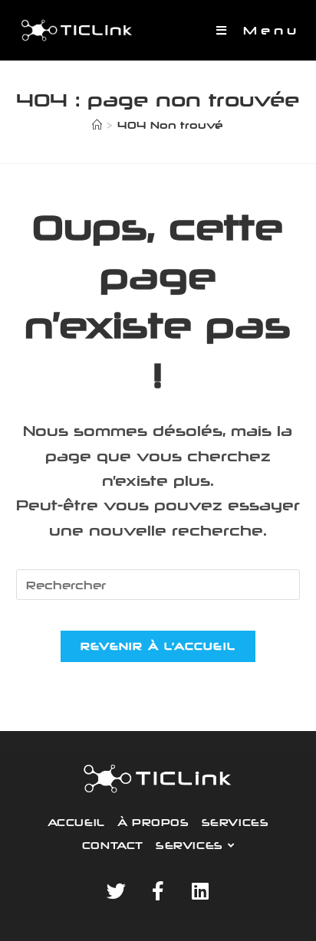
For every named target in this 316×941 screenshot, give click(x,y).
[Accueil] (97, 125)
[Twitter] (116, 891)
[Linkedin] (200, 891)
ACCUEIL (76, 822)
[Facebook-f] (158, 891)
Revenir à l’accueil (158, 646)
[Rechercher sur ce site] (158, 583)
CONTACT (112, 845)
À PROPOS (153, 822)
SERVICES (235, 822)
